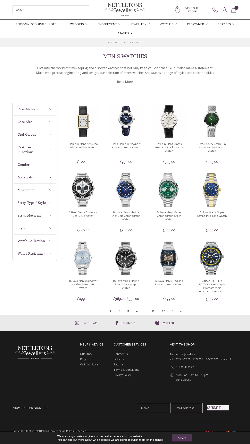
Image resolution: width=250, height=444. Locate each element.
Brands (123, 33)
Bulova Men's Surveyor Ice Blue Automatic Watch (83, 284)
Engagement (107, 24)
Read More (125, 82)
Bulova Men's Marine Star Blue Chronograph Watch (126, 216)
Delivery (119, 359)
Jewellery (138, 24)
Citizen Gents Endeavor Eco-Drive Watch (83, 214)
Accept (182, 438)
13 (173, 311)
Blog (83, 359)
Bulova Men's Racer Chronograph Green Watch (169, 216)
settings (158, 439)
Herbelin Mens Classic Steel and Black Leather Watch (169, 147)
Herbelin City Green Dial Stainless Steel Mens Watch (212, 147)
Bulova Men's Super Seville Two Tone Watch (212, 214)
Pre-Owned (195, 24)
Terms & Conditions (126, 369)
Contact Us (121, 354)
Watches (166, 24)
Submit (214, 408)
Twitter (167, 322)
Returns (118, 364)
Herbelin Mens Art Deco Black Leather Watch (83, 145)
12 (163, 311)
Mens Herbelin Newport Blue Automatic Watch (126, 145)
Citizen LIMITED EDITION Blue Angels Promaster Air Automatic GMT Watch (211, 286)
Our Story (86, 354)
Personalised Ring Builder (35, 24)
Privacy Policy (122, 375)
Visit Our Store (192, 10)
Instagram (89, 322)
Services (224, 24)
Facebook (128, 322)
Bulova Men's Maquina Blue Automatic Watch (169, 282)
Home (110, 42)
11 (153, 311)
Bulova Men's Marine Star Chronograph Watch (126, 284)
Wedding (77, 24)
